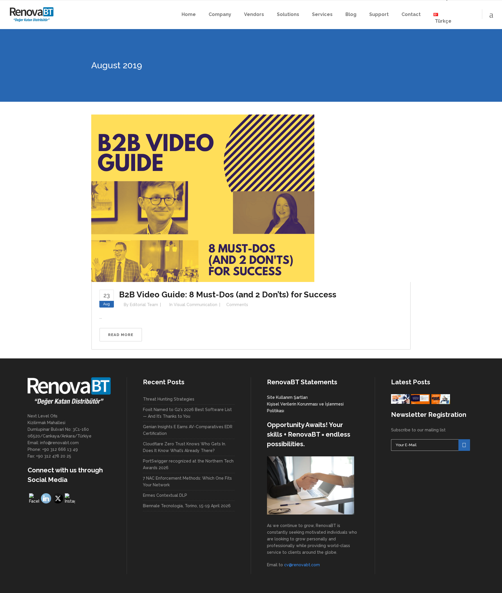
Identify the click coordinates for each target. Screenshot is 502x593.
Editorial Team (144, 304)
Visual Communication (195, 304)
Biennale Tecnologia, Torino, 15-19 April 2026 (187, 505)
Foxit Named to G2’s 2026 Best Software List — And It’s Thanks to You (187, 413)
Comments (237, 304)
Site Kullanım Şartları (287, 397)
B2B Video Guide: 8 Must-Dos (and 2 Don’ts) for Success (227, 294)
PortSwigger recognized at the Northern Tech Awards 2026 (188, 464)
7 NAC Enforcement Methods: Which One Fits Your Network (187, 481)
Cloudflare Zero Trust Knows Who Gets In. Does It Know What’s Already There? (184, 447)
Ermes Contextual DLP (165, 495)
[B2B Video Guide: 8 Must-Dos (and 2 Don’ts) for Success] (202, 198)
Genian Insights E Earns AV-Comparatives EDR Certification (187, 430)
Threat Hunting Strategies (168, 399)
